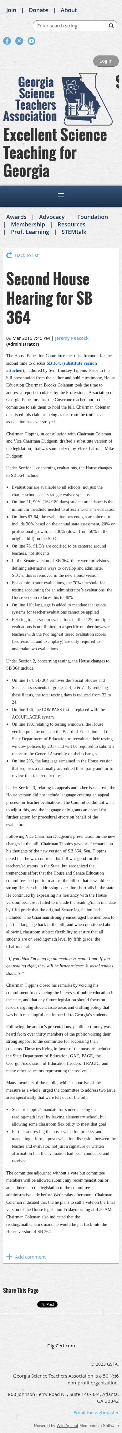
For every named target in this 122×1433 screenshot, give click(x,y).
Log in (106, 61)
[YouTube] (31, 41)
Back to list (26, 255)
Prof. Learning (30, 231)
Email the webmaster (96, 1412)
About (69, 10)
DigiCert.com (61, 1345)
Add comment (9, 1257)
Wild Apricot (67, 1425)
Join (11, 10)
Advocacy (52, 217)
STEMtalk (74, 231)
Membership (28, 224)
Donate (38, 10)
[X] (19, 41)
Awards (16, 217)
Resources (71, 224)
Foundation (92, 217)
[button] (61, 1332)
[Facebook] (7, 41)
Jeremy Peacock (72, 338)
